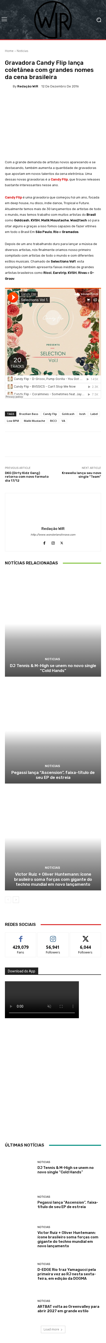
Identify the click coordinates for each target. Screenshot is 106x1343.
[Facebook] (44, 542)
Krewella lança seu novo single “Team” (81, 475)
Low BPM (13, 421)
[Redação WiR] (9, 86)
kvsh (82, 414)
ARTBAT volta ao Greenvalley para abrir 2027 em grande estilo (68, 1308)
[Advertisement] (53, 1079)
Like (21, 936)
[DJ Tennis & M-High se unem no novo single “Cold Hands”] (53, 624)
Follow (53, 936)
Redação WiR (27, 86)
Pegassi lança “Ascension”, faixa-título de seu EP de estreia (53, 775)
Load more (51, 1329)
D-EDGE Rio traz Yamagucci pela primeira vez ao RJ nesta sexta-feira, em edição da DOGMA (66, 1274)
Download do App (21, 971)
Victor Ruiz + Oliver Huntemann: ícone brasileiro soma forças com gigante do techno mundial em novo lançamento (53, 879)
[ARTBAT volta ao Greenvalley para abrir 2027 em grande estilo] (19, 1306)
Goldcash (68, 414)
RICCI (53, 421)
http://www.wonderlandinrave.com (53, 534)
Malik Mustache (34, 421)
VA (63, 421)
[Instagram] (53, 542)
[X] (62, 542)
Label (94, 414)
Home (9, 51)
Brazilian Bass (28, 414)
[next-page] (16, 900)
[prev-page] (8, 900)
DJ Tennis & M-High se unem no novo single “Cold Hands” (53, 668)
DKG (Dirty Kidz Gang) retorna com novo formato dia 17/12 (27, 476)
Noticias (22, 51)
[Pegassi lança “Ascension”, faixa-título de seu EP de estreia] (53, 731)
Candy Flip (50, 414)
